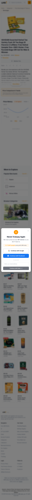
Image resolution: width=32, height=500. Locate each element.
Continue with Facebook (17, 256)
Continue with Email (15, 268)
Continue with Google (17, 251)
